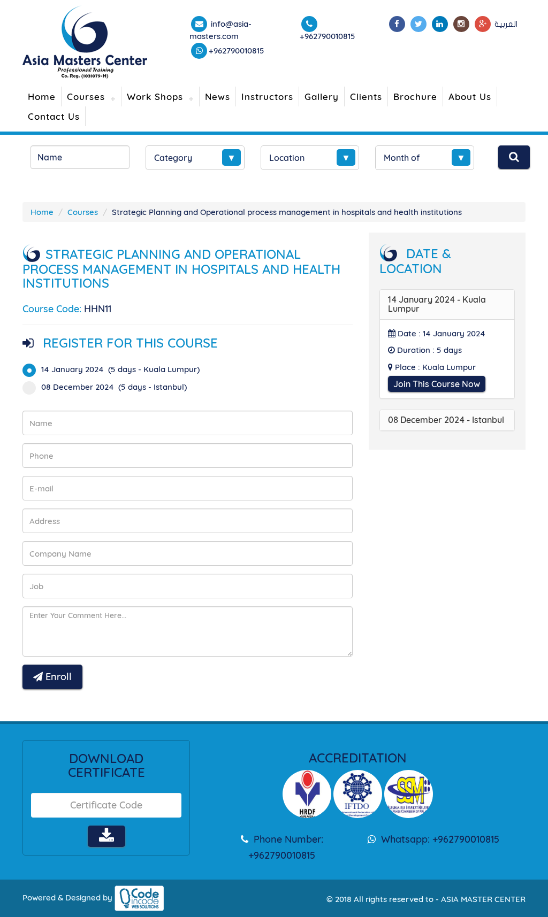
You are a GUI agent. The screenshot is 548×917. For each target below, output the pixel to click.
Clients (366, 96)
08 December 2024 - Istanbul (446, 419)
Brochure (415, 96)
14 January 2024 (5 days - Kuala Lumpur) (120, 369)
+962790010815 (236, 50)
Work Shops (155, 96)
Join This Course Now (436, 384)
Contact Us (54, 116)
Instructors (267, 96)
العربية (505, 24)
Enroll (57, 677)
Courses (86, 96)
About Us (469, 96)
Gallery (322, 96)
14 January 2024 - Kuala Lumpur (437, 304)
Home (42, 96)
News (217, 96)
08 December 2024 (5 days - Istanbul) (114, 387)
